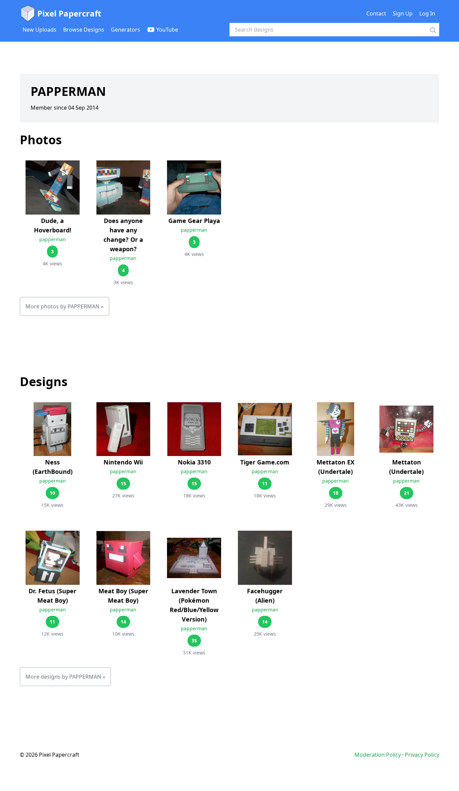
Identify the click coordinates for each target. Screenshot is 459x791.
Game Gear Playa (194, 221)
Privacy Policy (422, 754)
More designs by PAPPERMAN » (65, 676)
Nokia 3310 (194, 462)
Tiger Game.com (264, 462)
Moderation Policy (377, 754)
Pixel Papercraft (69, 13)
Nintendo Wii (123, 462)
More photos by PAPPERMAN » (64, 306)
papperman (52, 239)
